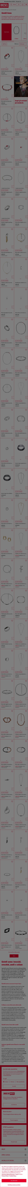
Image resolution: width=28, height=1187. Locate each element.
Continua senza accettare (14, 1184)
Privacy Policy (5, 1175)
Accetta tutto (14, 1180)
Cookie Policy (12, 1175)
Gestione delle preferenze (8, 1174)
